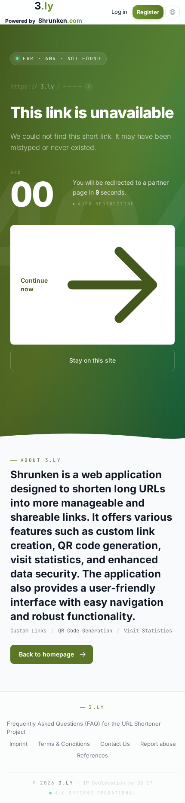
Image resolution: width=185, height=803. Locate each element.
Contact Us (115, 743)
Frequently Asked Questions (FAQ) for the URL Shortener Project (84, 728)
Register (148, 12)
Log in (119, 11)
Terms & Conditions (64, 743)
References (92, 755)
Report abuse (158, 743)
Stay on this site (92, 360)
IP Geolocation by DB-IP (117, 783)
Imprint (18, 743)
